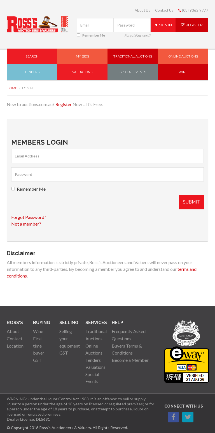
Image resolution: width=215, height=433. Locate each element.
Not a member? (26, 223)
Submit (191, 202)
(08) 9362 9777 (194, 10)
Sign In (165, 25)
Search (32, 56)
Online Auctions (183, 56)
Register (194, 25)
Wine (183, 72)
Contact (14, 338)
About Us (142, 10)
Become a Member (130, 360)
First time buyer (38, 345)
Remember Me (93, 35)
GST (37, 360)
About (13, 331)
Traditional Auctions (132, 56)
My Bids (82, 56)
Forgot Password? (137, 35)
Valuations (82, 72)
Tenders (32, 72)
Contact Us (164, 10)
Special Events (133, 72)
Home (12, 88)
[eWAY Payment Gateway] (186, 364)
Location (15, 345)
